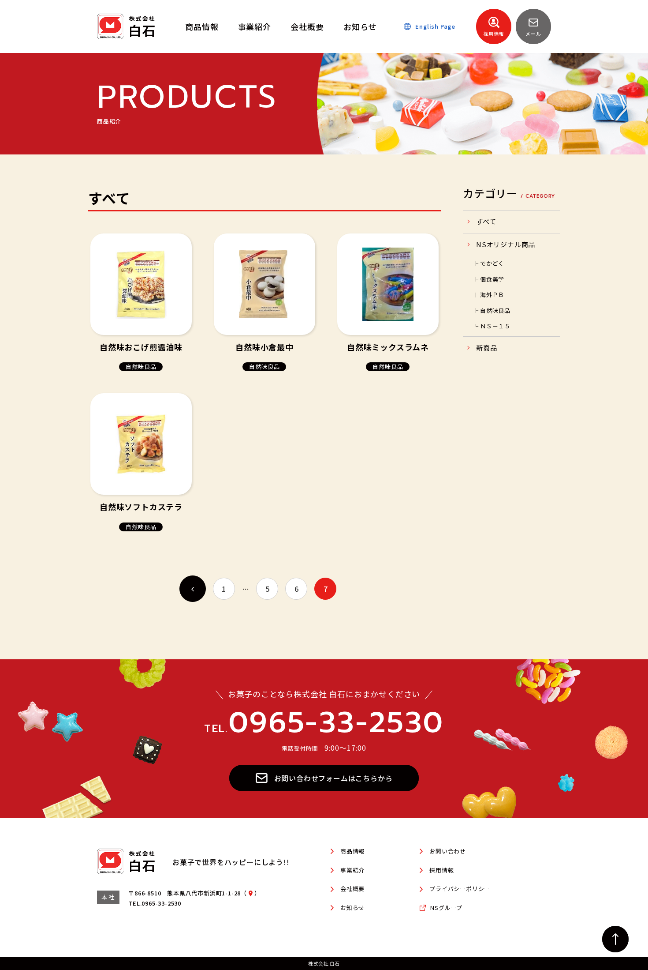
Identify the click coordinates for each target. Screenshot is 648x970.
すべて (486, 221)
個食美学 (492, 279)
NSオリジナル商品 (505, 244)
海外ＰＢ (492, 294)
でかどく (492, 263)
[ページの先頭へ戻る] (615, 939)
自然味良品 (495, 310)
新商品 (486, 347)
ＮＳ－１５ (495, 326)
